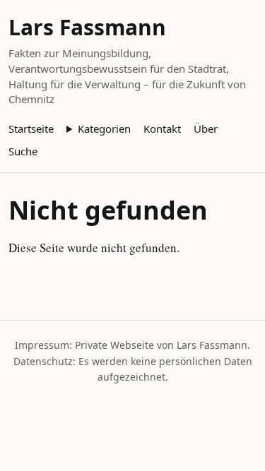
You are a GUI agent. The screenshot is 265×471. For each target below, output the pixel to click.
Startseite (31, 128)
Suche (22, 151)
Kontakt (162, 128)
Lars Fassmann (87, 27)
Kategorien (104, 128)
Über (206, 128)
